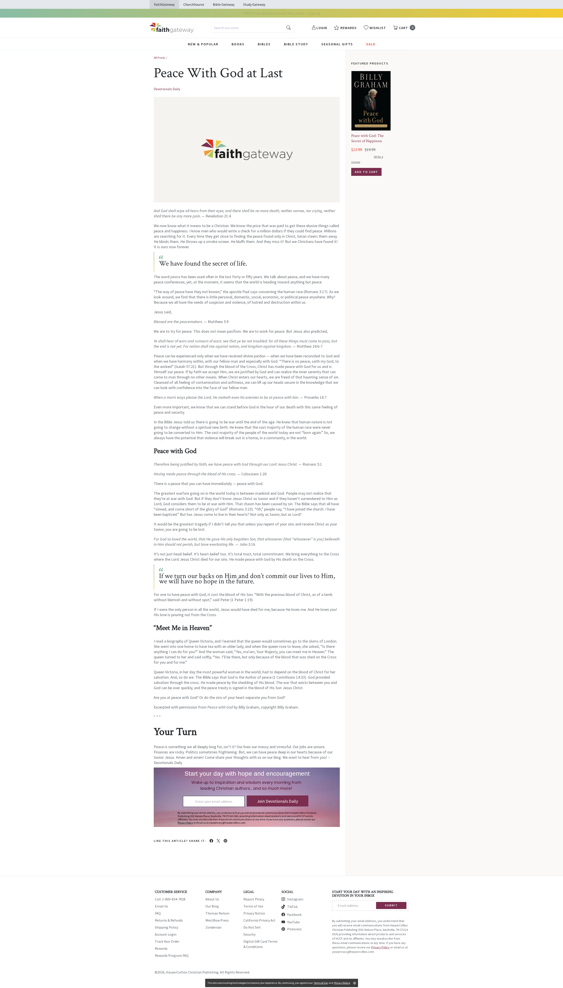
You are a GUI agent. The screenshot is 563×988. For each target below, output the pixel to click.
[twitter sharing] (218, 841)
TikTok (292, 906)
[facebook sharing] (211, 841)
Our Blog (212, 906)
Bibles (264, 44)
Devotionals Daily (167, 89)
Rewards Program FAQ (171, 955)
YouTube (293, 922)
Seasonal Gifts (337, 44)
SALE (370, 44)
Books (238, 44)
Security (249, 934)
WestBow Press (217, 920)
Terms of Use (253, 906)
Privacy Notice (254, 913)
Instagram (295, 899)
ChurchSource (193, 4)
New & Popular (203, 44)
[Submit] (288, 28)
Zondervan (213, 927)
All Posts (159, 58)
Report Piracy (253, 899)
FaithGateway (164, 4)
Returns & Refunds (169, 920)
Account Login (165, 934)
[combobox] (252, 28)
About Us (212, 899)
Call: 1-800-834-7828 (170, 899)
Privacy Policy (380, 947)
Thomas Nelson (217, 913)
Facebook (294, 914)
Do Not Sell (252, 927)
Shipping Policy (166, 927)
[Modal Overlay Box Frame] (247, 797)
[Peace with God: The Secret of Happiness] (371, 100)
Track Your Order (167, 941)
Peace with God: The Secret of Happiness (367, 138)
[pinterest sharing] (225, 841)
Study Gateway (254, 4)
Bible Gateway (223, 4)
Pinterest (294, 929)
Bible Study (296, 44)
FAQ (158, 913)
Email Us (161, 906)
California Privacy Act (259, 920)
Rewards (161, 948)
